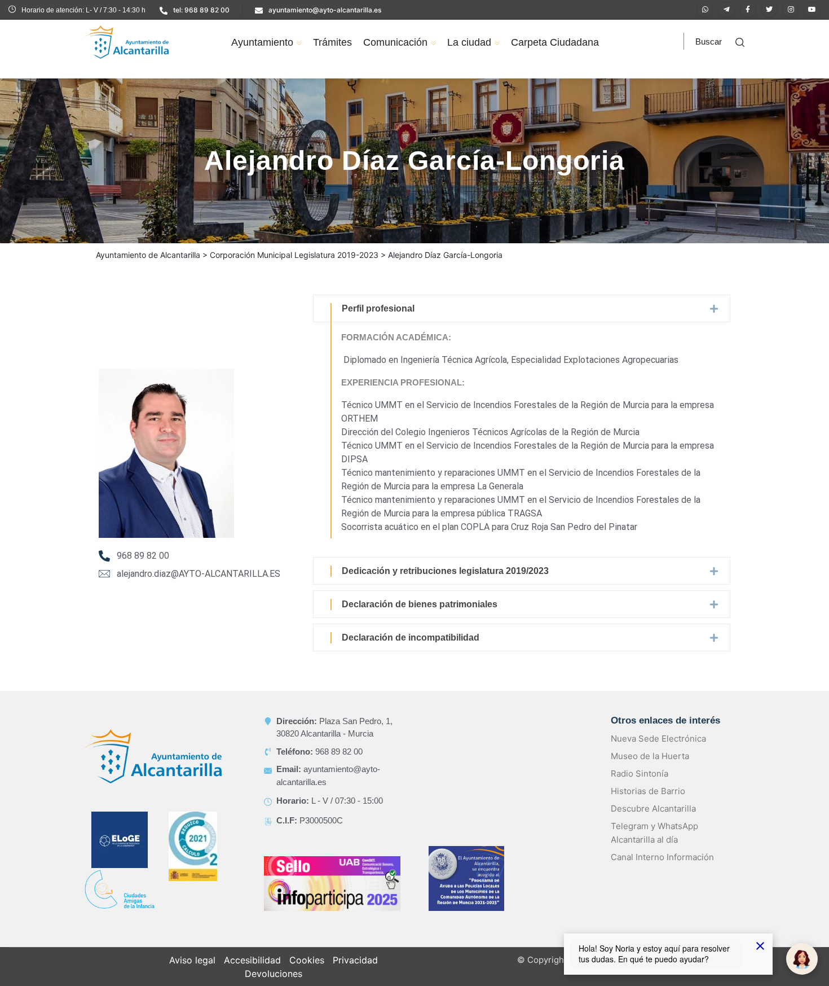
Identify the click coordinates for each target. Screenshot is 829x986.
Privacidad (355, 960)
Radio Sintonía (639, 773)
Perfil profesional (378, 308)
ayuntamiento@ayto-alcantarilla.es (324, 10)
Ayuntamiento (262, 42)
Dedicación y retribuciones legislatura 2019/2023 (445, 571)
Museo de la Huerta (650, 756)
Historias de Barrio (648, 791)
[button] (521, 308)
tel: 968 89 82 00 (201, 10)
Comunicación (395, 42)
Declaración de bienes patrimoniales (419, 604)
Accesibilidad (252, 960)
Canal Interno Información (662, 857)
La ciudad (469, 42)
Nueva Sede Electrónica (658, 738)
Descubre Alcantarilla (653, 808)
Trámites (332, 42)
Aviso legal (192, 960)
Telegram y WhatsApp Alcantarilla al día (654, 833)
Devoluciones (273, 973)
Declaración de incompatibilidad (410, 637)
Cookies (306, 960)
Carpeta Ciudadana (555, 42)
